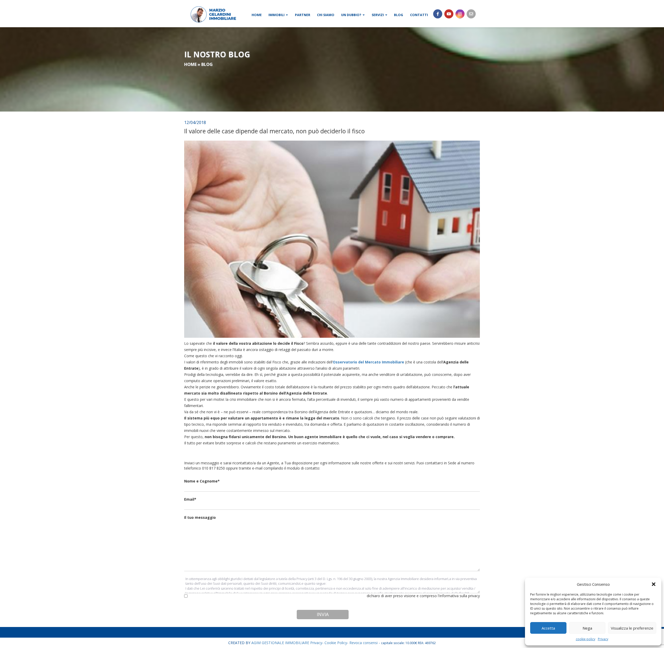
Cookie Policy (335, 642)
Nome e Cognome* (202, 481)
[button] (653, 584)
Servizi (378, 15)
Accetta (548, 628)
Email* (190, 499)
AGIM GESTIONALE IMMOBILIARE (280, 642)
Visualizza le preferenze (632, 628)
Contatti (419, 15)
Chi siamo (325, 15)
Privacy (603, 639)
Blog (398, 15)
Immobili (276, 15)
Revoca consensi (363, 642)
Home (257, 15)
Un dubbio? (351, 15)
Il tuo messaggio (200, 517)
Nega (587, 628)
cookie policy (585, 639)
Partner (302, 15)
